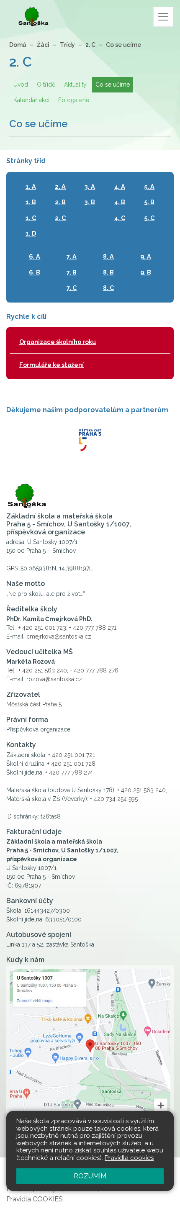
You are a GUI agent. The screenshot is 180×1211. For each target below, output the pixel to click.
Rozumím (90, 1176)
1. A (31, 186)
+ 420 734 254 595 (114, 798)
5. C (149, 217)
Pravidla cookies (129, 1158)
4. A (119, 186)
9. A (145, 256)
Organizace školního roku (57, 341)
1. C (31, 217)
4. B (119, 201)
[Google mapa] (90, 1051)
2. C (90, 44)
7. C (72, 287)
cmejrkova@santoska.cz (58, 636)
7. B (72, 272)
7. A (72, 256)
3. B (90, 201)
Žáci (43, 44)
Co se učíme (123, 44)
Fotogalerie (73, 100)
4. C (119, 217)
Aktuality (75, 84)
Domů (17, 44)
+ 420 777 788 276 (94, 670)
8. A (108, 256)
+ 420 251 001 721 (71, 755)
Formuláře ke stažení (51, 364)
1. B (31, 201)
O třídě (46, 84)
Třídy (67, 44)
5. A (149, 186)
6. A (34, 256)
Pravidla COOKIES (34, 1199)
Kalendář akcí (31, 100)
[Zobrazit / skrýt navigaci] (163, 17)
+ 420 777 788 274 (69, 772)
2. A (60, 186)
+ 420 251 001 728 (71, 763)
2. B (60, 201)
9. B (145, 272)
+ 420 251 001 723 (42, 627)
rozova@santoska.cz (54, 679)
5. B (149, 201)
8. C (108, 287)
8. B (108, 272)
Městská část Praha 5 (34, 704)
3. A (90, 186)
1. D (31, 233)
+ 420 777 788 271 (92, 627)
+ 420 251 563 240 (42, 670)
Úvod (20, 84)
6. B (34, 272)
